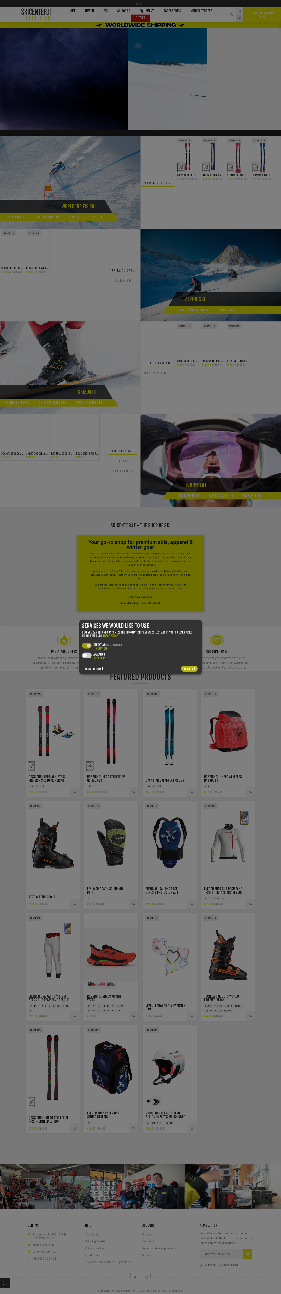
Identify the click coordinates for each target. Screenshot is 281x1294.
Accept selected (94, 668)
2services (100, 648)
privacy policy (109, 635)
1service (99, 658)
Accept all (189, 668)
